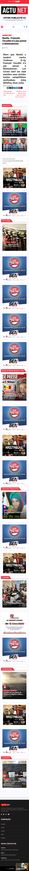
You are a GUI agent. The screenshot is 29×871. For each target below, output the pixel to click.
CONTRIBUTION (6, 779)
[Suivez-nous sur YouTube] (8, 814)
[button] (24, 26)
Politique (3, 838)
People (2, 827)
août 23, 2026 (8, 247)
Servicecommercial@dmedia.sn (8, 854)
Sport (2, 834)
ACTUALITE (13, 113)
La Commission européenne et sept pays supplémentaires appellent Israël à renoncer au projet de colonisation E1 (14, 695)
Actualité (3, 824)
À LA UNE (5, 240)
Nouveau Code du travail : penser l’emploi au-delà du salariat (13, 783)
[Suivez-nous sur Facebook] (1, 814)
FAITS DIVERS (6, 242)
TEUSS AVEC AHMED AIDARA (9, 508)
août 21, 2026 (8, 784)
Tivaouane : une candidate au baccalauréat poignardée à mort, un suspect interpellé (14, 246)
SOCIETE (10, 510)
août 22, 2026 (8, 397)
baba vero (14, 119)
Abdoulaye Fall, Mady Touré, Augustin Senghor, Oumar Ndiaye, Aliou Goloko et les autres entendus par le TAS (14, 147)
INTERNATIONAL (14, 690)
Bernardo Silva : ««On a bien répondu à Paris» (8, 93)
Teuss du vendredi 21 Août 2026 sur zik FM (13, 513)
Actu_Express (6, 113)
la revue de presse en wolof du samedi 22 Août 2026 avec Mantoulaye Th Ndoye (14, 395)
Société (3, 831)
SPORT (10, 35)
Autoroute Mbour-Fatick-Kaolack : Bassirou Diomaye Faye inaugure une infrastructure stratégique (13, 603)
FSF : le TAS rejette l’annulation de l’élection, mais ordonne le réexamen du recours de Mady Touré (13, 132)
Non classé (5, 35)
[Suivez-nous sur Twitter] (3, 814)
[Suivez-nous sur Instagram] (6, 814)
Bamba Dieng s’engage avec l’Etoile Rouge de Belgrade (14, 116)
